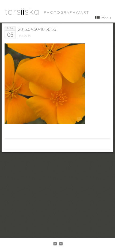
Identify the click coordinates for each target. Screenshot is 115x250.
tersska (22, 11)
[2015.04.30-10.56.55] (45, 122)
